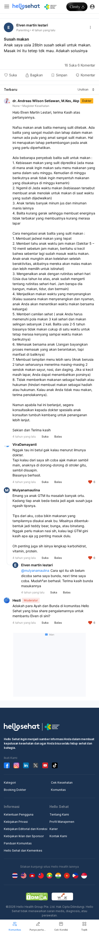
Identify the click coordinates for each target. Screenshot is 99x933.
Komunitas (58, 790)
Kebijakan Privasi (16, 821)
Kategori (10, 782)
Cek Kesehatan (62, 782)
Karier (54, 829)
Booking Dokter (15, 790)
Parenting (22, 30)
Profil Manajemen (62, 821)
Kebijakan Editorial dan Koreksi (25, 829)
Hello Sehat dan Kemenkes (23, 850)
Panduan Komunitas (18, 843)
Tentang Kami (59, 814)
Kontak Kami (58, 836)
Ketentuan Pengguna (18, 814)
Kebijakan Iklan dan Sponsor (24, 836)
